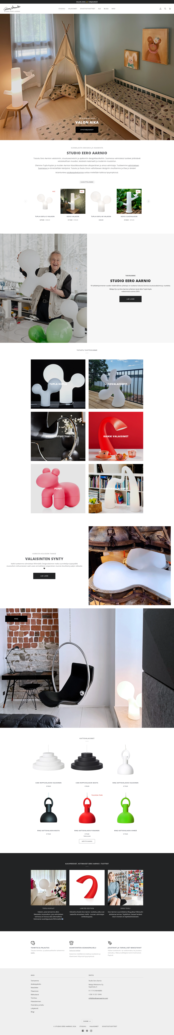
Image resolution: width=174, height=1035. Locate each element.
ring (16, 619)
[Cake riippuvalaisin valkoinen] (48, 762)
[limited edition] (87, 887)
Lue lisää (44, 576)
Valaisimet (94, 1026)
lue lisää (130, 299)
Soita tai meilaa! (74, 950)
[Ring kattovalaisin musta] (48, 810)
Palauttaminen (36, 1001)
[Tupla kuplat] (48, 887)
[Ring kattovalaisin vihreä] (125, 810)
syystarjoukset (87, 130)
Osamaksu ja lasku (37, 1005)
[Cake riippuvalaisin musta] (87, 762)
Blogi (32, 1012)
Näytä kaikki (87, 841)
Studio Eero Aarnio (63, 1026)
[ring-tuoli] (125, 887)
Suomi (86, 1021)
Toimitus (34, 998)
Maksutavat (35, 994)
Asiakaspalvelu (36, 984)
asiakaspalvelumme (75, 172)
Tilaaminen (34, 991)
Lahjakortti (34, 1008)
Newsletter (34, 988)
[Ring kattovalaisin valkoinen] (125, 762)
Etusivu (83, 1026)
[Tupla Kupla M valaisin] (101, 201)
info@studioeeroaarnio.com (98, 998)
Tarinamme (35, 981)
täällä (33, 953)
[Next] (148, 201)
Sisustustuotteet (109, 1026)
